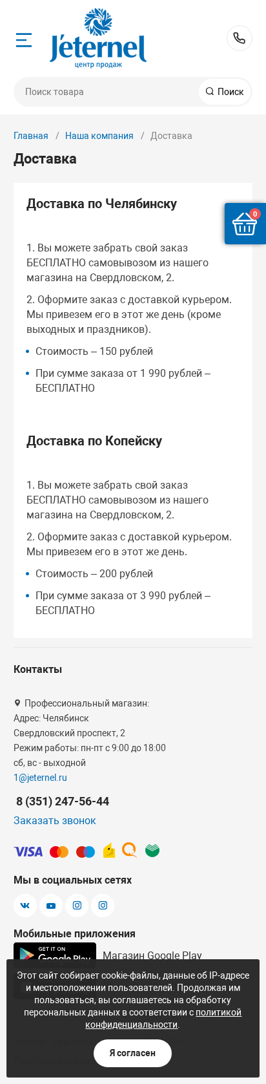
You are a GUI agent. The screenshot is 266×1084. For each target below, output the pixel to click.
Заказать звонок (55, 820)
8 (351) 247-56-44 (239, 38)
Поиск (230, 92)
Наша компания (99, 136)
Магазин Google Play (152, 956)
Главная (31, 136)
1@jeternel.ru (40, 777)
